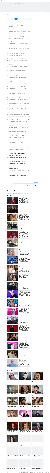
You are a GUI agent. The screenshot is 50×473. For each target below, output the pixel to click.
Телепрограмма (9, 14)
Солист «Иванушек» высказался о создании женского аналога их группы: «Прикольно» (24, 344)
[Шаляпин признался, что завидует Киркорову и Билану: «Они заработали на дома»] (25, 403)
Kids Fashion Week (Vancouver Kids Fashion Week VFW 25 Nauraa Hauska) (19, 46)
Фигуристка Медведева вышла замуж (23, 276)
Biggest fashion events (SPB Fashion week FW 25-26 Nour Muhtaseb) (18, 135)
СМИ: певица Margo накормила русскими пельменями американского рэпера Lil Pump (24, 336)
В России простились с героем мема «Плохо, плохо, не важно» (24, 319)
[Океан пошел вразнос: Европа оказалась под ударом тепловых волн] (37, 465)
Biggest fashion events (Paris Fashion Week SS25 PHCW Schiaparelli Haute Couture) (18, 26)
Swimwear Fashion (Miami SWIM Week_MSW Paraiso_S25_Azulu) (18, 101)
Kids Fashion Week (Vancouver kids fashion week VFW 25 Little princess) (19, 103)
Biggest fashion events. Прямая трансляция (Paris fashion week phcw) (19, 147)
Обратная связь (47, 472)
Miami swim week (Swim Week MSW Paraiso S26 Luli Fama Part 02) (18, 66)
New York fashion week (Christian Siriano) (15, 155)
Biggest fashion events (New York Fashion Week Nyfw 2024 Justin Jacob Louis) (18, 64)
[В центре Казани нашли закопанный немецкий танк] (12, 465)
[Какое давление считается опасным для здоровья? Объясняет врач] (25, 465)
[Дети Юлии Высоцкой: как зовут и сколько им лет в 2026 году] (12, 415)
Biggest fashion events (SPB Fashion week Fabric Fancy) (17, 173)
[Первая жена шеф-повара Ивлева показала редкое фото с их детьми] (37, 391)
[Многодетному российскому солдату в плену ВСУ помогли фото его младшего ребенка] (12, 403)
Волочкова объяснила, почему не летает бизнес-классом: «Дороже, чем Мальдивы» (24, 361)
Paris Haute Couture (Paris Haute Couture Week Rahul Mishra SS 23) (18, 60)
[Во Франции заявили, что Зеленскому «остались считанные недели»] (25, 440)
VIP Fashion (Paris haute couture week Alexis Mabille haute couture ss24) (19, 112)
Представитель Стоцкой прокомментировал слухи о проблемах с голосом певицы (24, 301)
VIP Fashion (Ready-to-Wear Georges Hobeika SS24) (16, 149)
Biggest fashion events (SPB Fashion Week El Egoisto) (16, 140)
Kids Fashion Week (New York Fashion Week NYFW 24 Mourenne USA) (19, 131)
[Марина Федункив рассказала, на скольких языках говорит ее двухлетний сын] (37, 440)
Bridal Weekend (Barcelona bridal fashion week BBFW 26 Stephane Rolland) (19, 31)
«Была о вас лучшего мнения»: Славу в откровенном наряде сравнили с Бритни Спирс (24, 310)
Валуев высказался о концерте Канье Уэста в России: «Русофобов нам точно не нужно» (24, 284)
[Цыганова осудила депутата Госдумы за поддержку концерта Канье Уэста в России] (37, 378)
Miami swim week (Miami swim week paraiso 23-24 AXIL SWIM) (18, 36)
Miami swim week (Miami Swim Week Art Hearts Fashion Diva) (17, 70)
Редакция (19, 472)
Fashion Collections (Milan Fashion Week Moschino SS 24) (17, 33)
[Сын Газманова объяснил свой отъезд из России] (25, 378)
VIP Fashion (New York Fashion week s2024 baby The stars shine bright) (19, 114)
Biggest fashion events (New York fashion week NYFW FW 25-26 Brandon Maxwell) (18, 151)
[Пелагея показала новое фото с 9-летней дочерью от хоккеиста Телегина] (25, 428)
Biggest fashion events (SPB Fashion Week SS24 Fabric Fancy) (17, 157)
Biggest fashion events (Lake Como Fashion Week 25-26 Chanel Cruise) (19, 86)
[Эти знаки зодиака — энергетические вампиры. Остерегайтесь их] (37, 403)
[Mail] (1, 1)
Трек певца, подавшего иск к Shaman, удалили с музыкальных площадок (24, 293)
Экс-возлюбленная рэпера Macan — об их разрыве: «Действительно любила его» (24, 353)
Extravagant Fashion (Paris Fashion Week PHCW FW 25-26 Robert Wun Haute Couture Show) (19, 41)
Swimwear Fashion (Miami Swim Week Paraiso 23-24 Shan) (17, 29)
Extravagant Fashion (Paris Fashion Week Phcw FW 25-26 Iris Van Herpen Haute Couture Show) (19, 179)
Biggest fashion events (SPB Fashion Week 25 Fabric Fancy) (17, 77)
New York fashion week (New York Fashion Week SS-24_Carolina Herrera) (19, 48)
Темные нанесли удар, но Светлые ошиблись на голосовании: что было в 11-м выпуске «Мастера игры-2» (24, 208)
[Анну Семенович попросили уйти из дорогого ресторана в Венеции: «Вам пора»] (12, 428)
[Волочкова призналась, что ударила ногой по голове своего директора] (37, 428)
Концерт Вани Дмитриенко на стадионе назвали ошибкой (24, 242)
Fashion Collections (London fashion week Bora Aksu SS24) (17, 58)
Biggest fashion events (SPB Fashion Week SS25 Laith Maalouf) (18, 55)
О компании (3, 472)
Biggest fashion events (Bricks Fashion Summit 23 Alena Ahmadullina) (18, 50)
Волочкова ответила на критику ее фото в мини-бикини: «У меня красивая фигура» (24, 199)
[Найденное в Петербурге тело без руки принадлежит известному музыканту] (37, 453)
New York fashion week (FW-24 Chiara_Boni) (15, 177)
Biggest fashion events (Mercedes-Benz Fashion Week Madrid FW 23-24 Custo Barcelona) (19, 133)
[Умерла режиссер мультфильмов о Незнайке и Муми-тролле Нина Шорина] (25, 453)
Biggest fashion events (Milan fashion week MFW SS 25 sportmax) (18, 142)
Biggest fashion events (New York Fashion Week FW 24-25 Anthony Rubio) (19, 97)
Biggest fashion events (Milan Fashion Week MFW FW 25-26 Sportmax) (19, 28)
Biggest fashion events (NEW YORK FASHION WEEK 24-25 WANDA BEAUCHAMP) (17, 94)
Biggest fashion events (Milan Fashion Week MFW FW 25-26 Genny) (18, 22)
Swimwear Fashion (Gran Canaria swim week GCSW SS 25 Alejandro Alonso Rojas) (18, 39)
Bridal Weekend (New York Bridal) (13, 168)
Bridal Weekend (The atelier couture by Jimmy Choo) (16, 137)
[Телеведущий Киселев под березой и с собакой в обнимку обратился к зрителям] (25, 391)
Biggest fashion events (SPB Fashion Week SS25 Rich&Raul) (17, 83)
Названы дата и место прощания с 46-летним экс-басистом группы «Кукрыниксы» (24, 259)
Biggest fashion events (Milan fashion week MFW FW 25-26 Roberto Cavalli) (19, 91)
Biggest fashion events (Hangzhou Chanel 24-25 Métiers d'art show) (18, 121)
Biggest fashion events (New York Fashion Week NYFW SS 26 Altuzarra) (19, 166)
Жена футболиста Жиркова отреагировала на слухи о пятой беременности (24, 267)
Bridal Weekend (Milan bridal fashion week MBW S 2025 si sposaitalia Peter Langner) (18, 68)
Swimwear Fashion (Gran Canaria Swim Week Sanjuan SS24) (17, 153)
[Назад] (47, 3)
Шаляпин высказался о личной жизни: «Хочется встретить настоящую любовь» (24, 216)
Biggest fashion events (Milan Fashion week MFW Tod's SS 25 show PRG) (19, 43)
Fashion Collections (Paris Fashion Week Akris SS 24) (16, 105)
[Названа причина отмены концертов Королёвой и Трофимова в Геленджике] (25, 415)
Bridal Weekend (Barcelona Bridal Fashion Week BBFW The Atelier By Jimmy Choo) (18, 159)
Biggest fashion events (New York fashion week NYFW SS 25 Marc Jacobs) (19, 161)
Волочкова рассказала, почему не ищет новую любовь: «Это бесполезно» (24, 250)
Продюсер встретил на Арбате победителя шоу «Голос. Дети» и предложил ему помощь (24, 233)
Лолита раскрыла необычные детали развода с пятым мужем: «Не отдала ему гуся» (24, 327)
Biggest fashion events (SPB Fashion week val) (15, 75)
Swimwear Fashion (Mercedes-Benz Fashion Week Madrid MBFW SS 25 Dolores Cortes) (19, 127)
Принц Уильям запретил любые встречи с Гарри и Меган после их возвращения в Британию (24, 225)
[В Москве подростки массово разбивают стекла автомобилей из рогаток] (12, 391)
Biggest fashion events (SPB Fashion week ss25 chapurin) (17, 53)
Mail (1, 472)
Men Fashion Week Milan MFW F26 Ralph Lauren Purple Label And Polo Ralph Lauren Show (19, 81)
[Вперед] (48, 3)
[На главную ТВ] (2, 1)
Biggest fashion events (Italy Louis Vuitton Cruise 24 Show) (17, 163)
